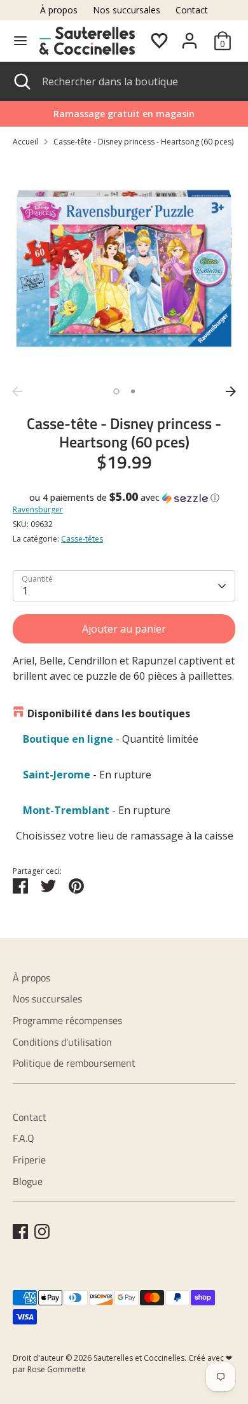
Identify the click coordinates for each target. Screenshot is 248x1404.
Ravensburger (38, 509)
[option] (124, 268)
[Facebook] (20, 1231)
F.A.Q (23, 1138)
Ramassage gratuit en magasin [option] (124, 114)
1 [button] (116, 391)
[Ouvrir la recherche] (21, 81)
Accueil (25, 141)
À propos (59, 10)
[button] (124, 497)
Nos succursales (126, 10)
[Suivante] (231, 391)
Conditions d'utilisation (62, 1041)
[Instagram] (42, 1231)
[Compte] (189, 36)
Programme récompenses (67, 1020)
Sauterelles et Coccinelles (138, 1357)
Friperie (29, 1159)
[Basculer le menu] (20, 40)
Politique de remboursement (74, 1063)
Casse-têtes (82, 538)
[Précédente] (17, 391)
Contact (192, 10)
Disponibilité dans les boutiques (108, 713)
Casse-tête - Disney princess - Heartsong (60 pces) (143, 141)
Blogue (28, 1181)
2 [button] (133, 391)
